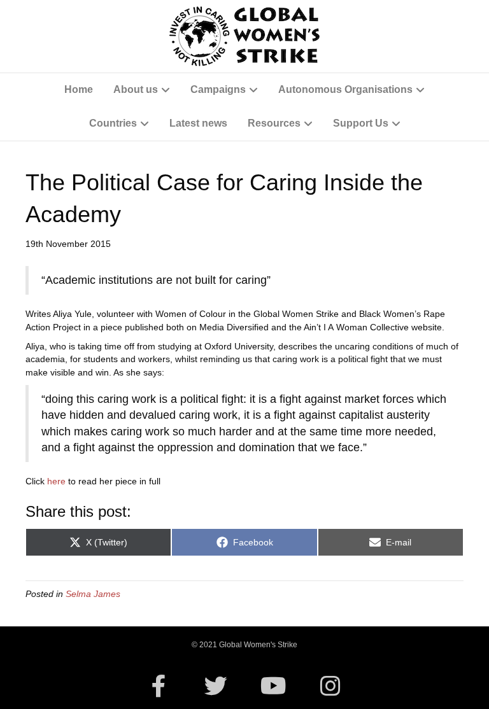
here (57, 481)
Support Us (360, 123)
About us (135, 89)
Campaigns (218, 89)
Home (78, 89)
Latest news (198, 123)
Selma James (93, 594)
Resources (274, 123)
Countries (113, 123)
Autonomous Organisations (345, 89)
